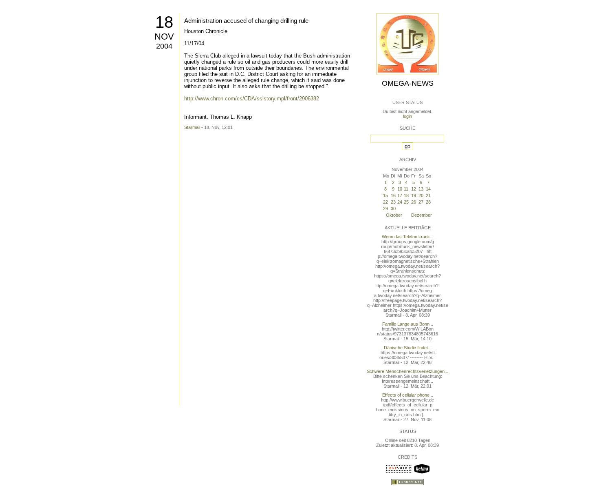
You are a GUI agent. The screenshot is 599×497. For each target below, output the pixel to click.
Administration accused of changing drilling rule (246, 20)
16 (393, 195)
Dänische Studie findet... (408, 347)
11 (406, 188)
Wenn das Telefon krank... (408, 236)
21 (428, 195)
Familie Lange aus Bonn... (407, 324)
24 (399, 202)
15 (385, 195)
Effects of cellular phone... (407, 395)
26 (413, 202)
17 (399, 195)
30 (393, 208)
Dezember (421, 215)
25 (406, 202)
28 (428, 202)
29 (385, 208)
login (407, 116)
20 (420, 195)
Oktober (394, 215)
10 (399, 188)
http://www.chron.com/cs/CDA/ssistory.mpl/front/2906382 (251, 98)
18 (164, 22)
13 (420, 188)
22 (385, 202)
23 (393, 202)
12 (413, 188)
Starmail (192, 127)
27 (420, 202)
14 (428, 188)
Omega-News (408, 83)
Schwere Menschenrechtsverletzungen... (407, 371)
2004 (164, 46)
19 (413, 195)
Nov (164, 36)
